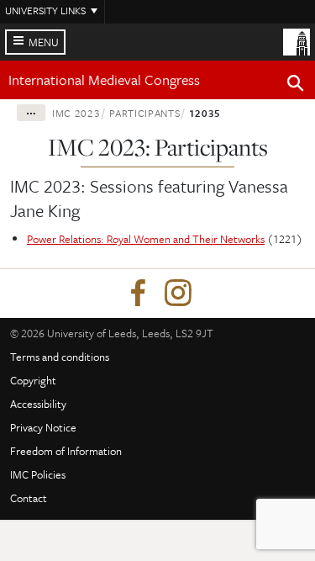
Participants (145, 112)
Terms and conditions (59, 356)
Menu (44, 42)
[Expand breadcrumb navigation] (31, 112)
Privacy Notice (43, 427)
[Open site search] (295, 86)
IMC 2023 (76, 112)
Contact (28, 498)
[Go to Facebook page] (137, 293)
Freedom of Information (66, 450)
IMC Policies (38, 474)
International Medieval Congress (104, 79)
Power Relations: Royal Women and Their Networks (146, 238)
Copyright (33, 380)
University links (45, 10)
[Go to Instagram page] (178, 293)
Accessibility (38, 403)
